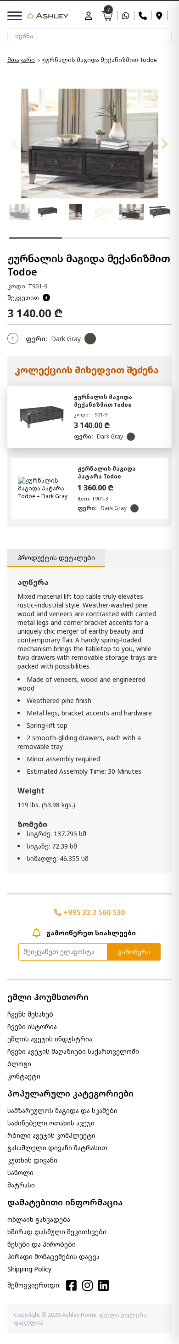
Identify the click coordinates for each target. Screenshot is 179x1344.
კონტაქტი (23, 1076)
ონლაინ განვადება (38, 1219)
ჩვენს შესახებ (30, 1014)
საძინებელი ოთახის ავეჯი (51, 1123)
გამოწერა (134, 952)
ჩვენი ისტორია (32, 1026)
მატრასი (21, 1185)
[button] (164, 144)
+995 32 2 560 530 (93, 912)
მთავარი (21, 60)
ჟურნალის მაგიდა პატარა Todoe (107, 472)
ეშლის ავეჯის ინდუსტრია (49, 1039)
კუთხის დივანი (32, 1160)
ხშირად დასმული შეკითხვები (56, 1231)
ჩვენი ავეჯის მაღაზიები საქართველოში (73, 1051)
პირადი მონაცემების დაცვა (53, 1256)
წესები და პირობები (41, 1244)
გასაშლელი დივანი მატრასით (57, 1147)
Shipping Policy (29, 1269)
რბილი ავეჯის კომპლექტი (51, 1135)
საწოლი (20, 1172)
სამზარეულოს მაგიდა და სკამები (62, 1110)
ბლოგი (19, 1063)
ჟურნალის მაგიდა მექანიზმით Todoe (103, 401)
